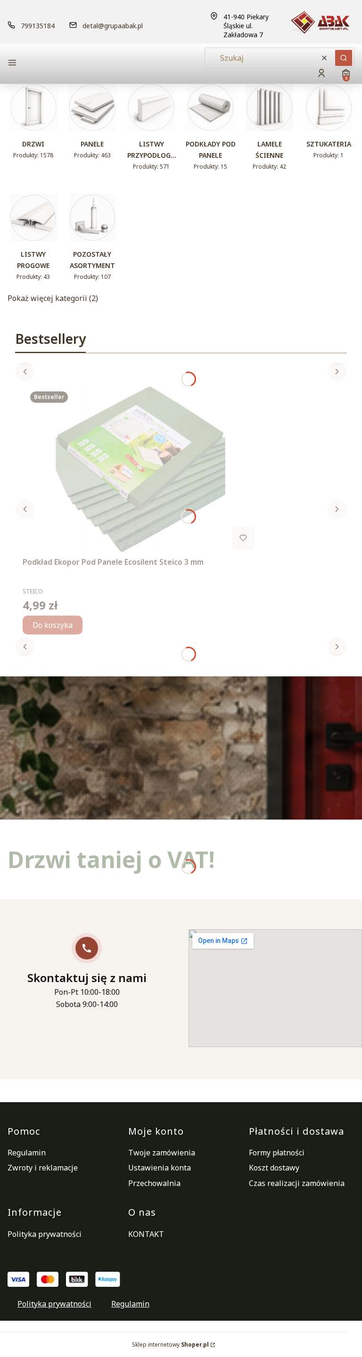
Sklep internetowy (170, 1345)
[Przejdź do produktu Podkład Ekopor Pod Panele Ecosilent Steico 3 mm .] (140, 468)
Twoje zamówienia (161, 1152)
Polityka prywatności (45, 1234)
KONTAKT (146, 1234)
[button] (61, 64)
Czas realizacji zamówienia (297, 1183)
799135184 (38, 25)
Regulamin (27, 1152)
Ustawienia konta (159, 1167)
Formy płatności (276, 1152)
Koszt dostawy (274, 1167)
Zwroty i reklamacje (43, 1167)
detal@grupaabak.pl (112, 25)
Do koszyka (53, 625)
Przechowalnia (154, 1183)
